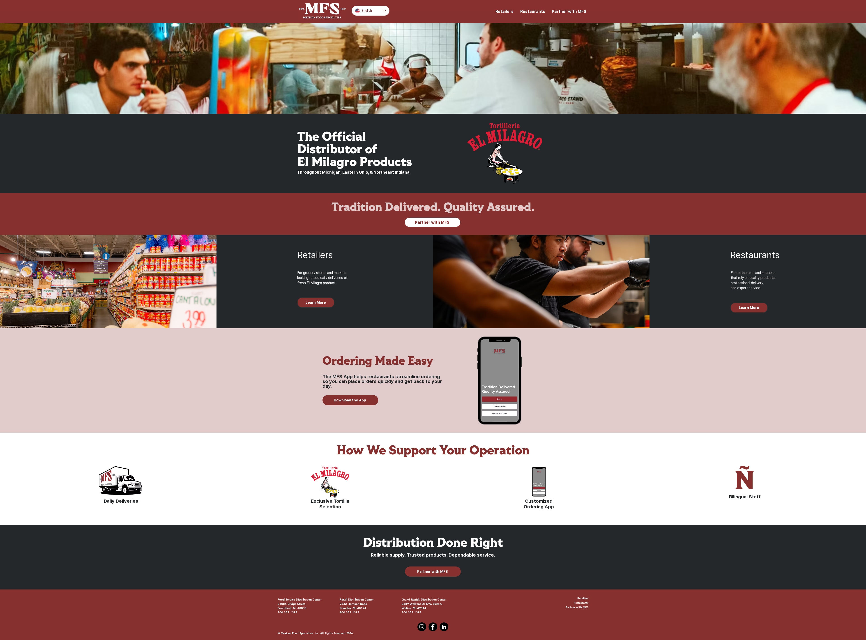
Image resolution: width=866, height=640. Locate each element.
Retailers (582, 598)
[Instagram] (421, 626)
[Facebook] (432, 626)
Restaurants (580, 602)
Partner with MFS (577, 607)
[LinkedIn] (444, 626)
